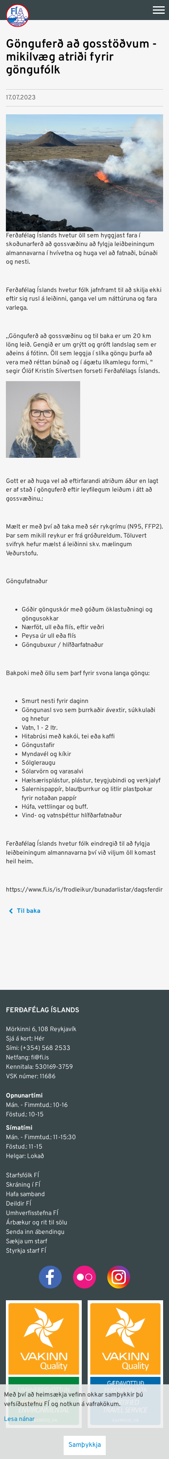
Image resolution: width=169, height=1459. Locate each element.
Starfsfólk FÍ (22, 1176)
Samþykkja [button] (84, 1445)
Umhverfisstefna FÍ (32, 1213)
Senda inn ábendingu (35, 1232)
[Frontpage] (17, 15)
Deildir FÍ (18, 1204)
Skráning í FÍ (23, 1185)
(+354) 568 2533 (45, 1048)
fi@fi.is (40, 1058)
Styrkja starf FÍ (26, 1251)
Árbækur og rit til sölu (36, 1223)
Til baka (28, 911)
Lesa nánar (19, 1419)
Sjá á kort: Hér (25, 1039)
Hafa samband (25, 1194)
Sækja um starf (26, 1242)
